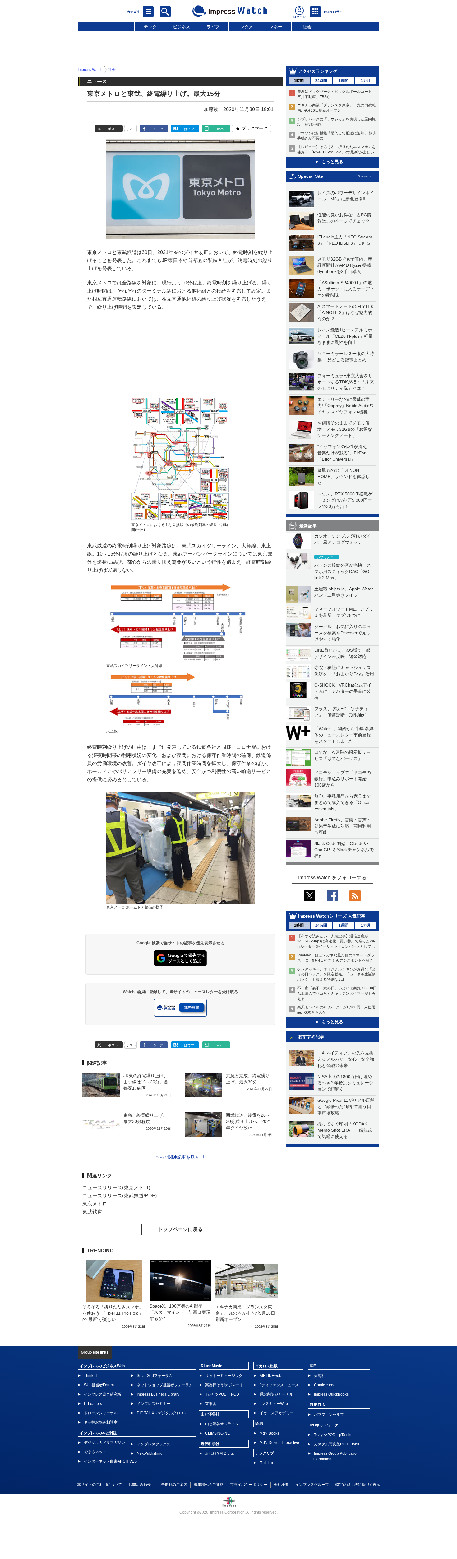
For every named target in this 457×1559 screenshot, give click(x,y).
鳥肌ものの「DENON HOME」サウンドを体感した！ (343, 476)
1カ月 (366, 80)
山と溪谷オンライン (222, 1424)
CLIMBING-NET (218, 1433)
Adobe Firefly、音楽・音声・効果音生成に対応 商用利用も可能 (342, 826)
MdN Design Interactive (279, 1442)
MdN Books (269, 1433)
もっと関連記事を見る (177, 1157)
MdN (259, 1423)
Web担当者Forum (99, 1385)
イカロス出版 (266, 1366)
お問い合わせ (139, 1484)
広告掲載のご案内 (172, 1484)
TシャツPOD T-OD (222, 1394)
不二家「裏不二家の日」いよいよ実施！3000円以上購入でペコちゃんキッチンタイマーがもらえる (337, 993)
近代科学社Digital (220, 1453)
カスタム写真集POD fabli (336, 1444)
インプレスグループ (312, 1484)
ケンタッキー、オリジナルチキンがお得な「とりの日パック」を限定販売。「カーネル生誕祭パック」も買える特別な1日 (336, 974)
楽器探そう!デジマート (224, 1385)
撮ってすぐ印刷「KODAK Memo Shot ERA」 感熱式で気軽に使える (344, 1130)
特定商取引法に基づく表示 (357, 1484)
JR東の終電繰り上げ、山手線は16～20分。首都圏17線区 (145, 1082)
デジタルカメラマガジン (104, 1442)
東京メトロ (94, 1203)
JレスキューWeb (274, 1404)
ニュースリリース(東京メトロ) (116, 1187)
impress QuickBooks (331, 1394)
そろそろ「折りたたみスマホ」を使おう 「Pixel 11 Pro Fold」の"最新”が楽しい (112, 1313)
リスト (131, 129)
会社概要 (281, 1484)
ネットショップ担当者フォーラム (165, 1385)
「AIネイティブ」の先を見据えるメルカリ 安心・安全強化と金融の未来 (345, 1059)
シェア (158, 129)
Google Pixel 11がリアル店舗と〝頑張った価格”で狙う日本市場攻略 (345, 1106)
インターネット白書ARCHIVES (110, 1461)
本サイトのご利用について (99, 1484)
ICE (313, 1366)
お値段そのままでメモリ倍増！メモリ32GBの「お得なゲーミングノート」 (344, 429)
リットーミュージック (223, 1376)
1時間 (299, 80)
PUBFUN (317, 1405)
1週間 (343, 80)
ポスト (113, 129)
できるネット (95, 1452)
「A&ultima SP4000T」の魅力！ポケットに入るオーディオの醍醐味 (345, 289)
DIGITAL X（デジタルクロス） (162, 1413)
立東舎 (210, 1404)
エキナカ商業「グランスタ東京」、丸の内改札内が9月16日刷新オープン (245, 1313)
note (220, 129)
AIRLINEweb (270, 1376)
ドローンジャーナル (101, 1413)
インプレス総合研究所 (102, 1394)
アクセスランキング (317, 71)
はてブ (189, 129)
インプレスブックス (153, 1444)
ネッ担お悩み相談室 (101, 1422)
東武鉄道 (92, 1211)
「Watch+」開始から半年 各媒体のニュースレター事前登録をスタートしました (344, 735)
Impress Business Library (158, 1394)
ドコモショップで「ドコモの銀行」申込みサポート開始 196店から (342, 778)
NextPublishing (150, 1453)
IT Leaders (93, 1404)
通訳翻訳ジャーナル (276, 1394)
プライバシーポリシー (248, 1484)
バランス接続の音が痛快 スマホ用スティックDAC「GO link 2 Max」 (342, 571)
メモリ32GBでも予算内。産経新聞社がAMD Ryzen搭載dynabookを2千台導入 (344, 265)
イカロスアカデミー (276, 1413)
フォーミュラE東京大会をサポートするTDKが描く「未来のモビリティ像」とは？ (345, 382)
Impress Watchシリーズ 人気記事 (331, 915)
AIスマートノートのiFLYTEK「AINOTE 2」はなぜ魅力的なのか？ (345, 312)
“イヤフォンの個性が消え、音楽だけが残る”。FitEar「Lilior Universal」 (344, 453)
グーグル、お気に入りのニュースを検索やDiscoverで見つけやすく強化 (342, 632)
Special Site (310, 176)
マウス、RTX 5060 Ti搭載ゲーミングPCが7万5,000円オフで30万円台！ (344, 500)
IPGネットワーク (324, 1425)
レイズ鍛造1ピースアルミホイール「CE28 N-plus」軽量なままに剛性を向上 (345, 336)
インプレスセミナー (153, 1404)
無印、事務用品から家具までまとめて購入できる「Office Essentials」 (342, 802)
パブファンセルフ (329, 1414)
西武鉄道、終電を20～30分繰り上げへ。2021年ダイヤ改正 (248, 1121)
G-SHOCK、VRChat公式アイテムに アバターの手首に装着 (343, 691)
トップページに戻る (180, 1229)
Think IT (90, 1376)
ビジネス (181, 26)
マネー (275, 26)
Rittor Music (211, 1366)
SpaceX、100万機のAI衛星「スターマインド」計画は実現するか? (180, 1312)
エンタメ (244, 26)
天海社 (319, 1376)
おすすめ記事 (311, 1036)
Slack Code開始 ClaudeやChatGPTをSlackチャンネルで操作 (344, 849)
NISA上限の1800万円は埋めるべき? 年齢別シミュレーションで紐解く (345, 1083)
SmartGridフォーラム (155, 1376)
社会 (307, 26)
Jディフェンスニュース (279, 1385)
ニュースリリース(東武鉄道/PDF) (119, 1195)
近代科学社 (210, 1444)
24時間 (321, 80)
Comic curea (324, 1385)
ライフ (212, 26)
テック (150, 26)
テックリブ (264, 1453)
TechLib (266, 1463)
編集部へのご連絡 (209, 1484)
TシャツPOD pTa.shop (334, 1435)
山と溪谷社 (210, 1414)
